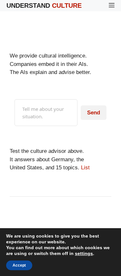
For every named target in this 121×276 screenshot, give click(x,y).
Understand (44, 5)
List (85, 168)
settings (84, 253)
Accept (19, 265)
